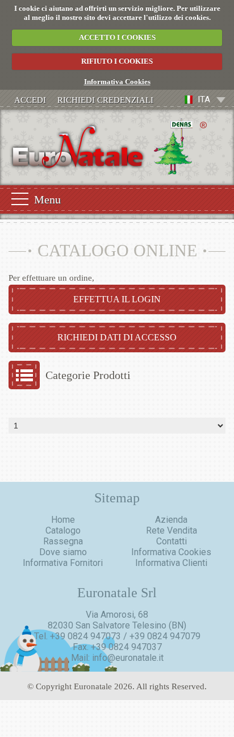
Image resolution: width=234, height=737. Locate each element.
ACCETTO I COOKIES (117, 37)
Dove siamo (63, 552)
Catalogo (63, 530)
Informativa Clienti (171, 562)
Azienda (171, 519)
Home (63, 519)
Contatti (171, 541)
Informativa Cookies (117, 81)
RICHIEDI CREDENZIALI (105, 100)
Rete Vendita (171, 530)
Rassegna (63, 541)
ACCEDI (30, 100)
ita (204, 99)
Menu (47, 199)
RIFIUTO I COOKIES (117, 61)
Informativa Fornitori (63, 562)
